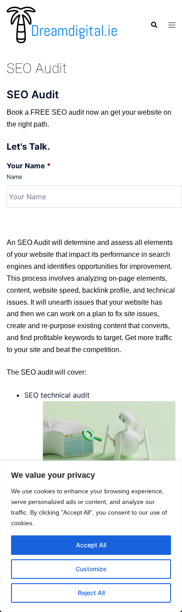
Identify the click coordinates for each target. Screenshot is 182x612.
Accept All (91, 545)
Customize (91, 569)
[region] (91, 536)
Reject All (91, 593)
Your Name (29, 165)
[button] (153, 24)
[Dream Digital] (62, 24)
